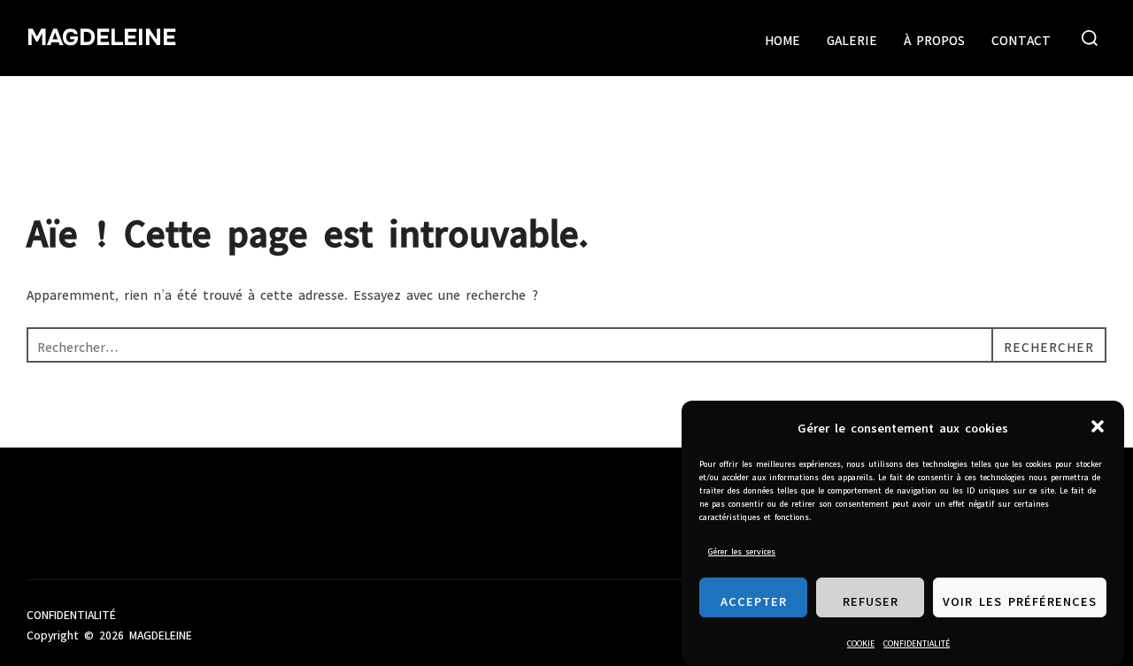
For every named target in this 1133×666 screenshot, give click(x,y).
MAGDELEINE (101, 37)
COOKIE (861, 641)
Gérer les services (741, 549)
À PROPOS (934, 38)
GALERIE (852, 38)
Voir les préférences (1020, 598)
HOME (782, 38)
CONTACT (1021, 38)
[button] (1097, 426)
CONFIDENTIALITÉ (916, 641)
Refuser (870, 598)
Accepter (754, 598)
